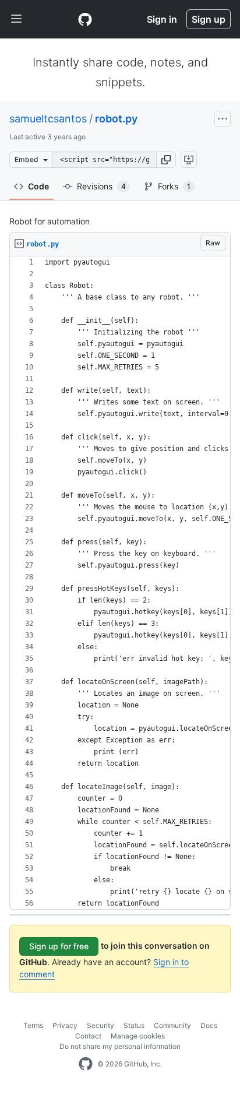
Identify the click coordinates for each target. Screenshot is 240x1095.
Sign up (208, 19)
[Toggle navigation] (16, 19)
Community (172, 1025)
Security (100, 1025)
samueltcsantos (48, 118)
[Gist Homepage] (85, 19)
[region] (120, 583)
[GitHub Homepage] (86, 1064)
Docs (208, 1025)
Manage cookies (138, 1035)
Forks (174, 186)
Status (133, 1025)
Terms (33, 1025)
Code (38, 186)
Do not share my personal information (120, 1046)
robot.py (116, 118)
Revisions (101, 186)
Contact (88, 1035)
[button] (166, 160)
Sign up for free (59, 946)
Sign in (162, 19)
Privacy (64, 1025)
